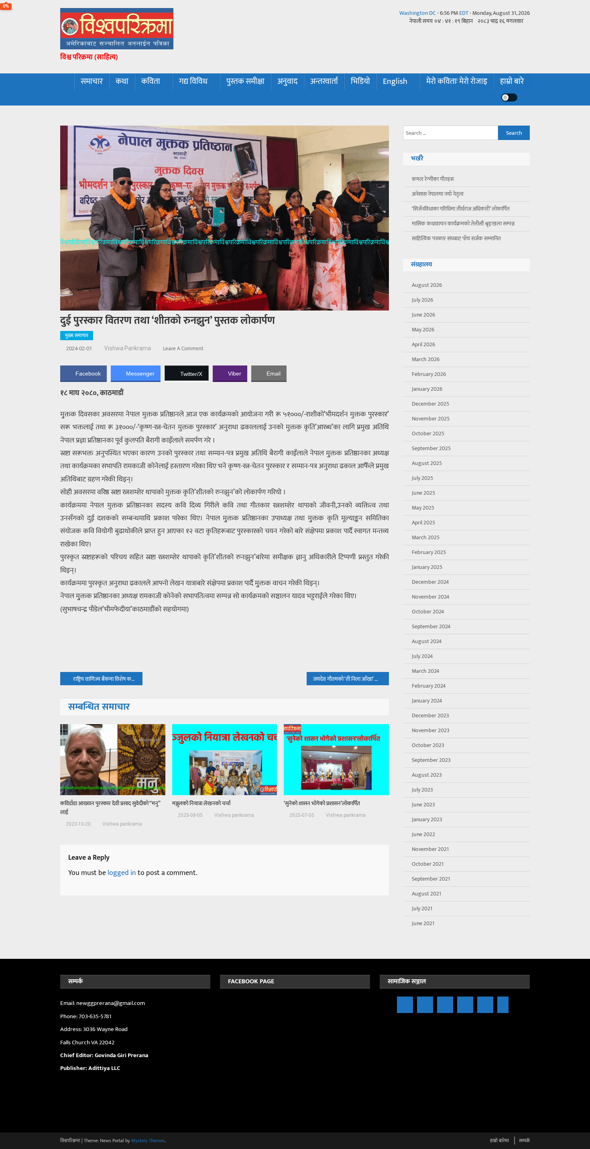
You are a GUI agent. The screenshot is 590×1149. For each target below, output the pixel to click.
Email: (68, 1003)
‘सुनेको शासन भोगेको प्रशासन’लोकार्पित (322, 803)
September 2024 (431, 626)
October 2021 (428, 864)
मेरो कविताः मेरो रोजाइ (456, 81)
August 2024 (427, 641)
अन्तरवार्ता (324, 81)
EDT (463, 13)
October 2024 (428, 611)
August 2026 (427, 285)
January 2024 (427, 700)
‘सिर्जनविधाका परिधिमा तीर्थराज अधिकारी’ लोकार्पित (461, 208)
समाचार (92, 81)
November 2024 (431, 596)
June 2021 (423, 923)
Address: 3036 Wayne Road (94, 1029)
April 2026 (423, 344)
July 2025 (422, 478)
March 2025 (425, 537)
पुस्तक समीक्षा (245, 81)
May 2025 (423, 507)
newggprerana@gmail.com (110, 1003)
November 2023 (431, 730)
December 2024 (430, 582)
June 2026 (423, 314)
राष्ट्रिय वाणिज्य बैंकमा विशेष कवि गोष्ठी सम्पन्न (107, 679)
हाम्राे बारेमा (499, 1141)
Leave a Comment (183, 348)
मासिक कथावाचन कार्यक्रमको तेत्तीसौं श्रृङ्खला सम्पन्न (463, 223)
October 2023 (428, 745)
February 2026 (429, 374)
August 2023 (427, 775)
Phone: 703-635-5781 (86, 1016)
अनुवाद (287, 81)
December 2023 (430, 715)
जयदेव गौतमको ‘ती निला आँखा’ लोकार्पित (351, 679)
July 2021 (422, 908)
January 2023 (427, 819)
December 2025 (430, 403)
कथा (122, 81)
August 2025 (427, 463)
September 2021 (431, 878)
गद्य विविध (193, 81)
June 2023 (423, 804)
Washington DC (417, 13)
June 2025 (423, 492)
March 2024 (425, 671)
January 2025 (427, 567)
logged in (122, 873)
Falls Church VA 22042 (87, 1042)
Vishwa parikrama (127, 348)
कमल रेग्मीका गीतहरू (433, 179)
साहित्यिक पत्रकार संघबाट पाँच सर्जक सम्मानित (456, 238)
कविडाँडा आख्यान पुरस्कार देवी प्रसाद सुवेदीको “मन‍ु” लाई (110, 808)
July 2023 (422, 789)
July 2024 (422, 656)
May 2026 (423, 329)
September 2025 (431, 448)
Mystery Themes (148, 1141)
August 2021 (426, 893)
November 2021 (430, 849)
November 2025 (431, 418)
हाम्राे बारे (512, 81)
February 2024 (429, 685)
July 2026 (422, 300)
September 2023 (431, 760)
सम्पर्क (524, 1141)
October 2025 (428, 433)
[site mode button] (509, 97)
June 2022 (423, 834)
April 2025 (423, 522)
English (395, 81)
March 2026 (425, 359)
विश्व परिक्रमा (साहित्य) (89, 57)
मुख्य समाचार (76, 335)
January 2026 (427, 389)
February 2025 (429, 552)
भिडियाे (360, 81)
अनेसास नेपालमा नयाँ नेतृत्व (438, 194)
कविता (150, 81)
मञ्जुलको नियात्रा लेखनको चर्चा (201, 803)
